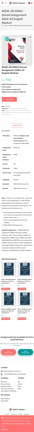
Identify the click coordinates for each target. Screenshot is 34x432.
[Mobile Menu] (3, 3)
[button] (30, 37)
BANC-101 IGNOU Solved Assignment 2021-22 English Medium (25, 311)
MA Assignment (6, 114)
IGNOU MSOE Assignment (22, 110)
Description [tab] (17, 125)
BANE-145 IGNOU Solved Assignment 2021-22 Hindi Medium (8, 311)
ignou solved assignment (24, 112)
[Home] (2, 25)
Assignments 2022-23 (15, 108)
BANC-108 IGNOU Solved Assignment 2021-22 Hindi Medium (8, 281)
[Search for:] (5, 3)
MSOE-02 (23, 108)
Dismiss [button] (5, 429)
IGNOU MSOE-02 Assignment (9, 112)
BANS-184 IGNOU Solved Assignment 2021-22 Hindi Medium (25, 281)
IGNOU (13, 110)
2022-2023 (8, 110)
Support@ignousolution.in (12, 371)
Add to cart (9, 99)
